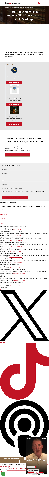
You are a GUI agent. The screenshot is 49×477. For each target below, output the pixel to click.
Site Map (2, 466)
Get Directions (21, 230)
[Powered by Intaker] (39, 474)
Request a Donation (9, 462)
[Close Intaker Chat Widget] (45, 438)
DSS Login (7, 466)
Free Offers (11, 65)
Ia (1, 223)
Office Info (15, 230)
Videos (10, 7)
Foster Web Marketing (33, 468)
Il (2, 219)
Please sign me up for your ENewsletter (13, 188)
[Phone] (39, 2)
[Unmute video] (28, 438)
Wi (3, 214)
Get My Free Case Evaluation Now (15, 197)
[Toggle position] (43, 438)
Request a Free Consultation (17, 155)
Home (6, 7)
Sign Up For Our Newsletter (12, 458)
